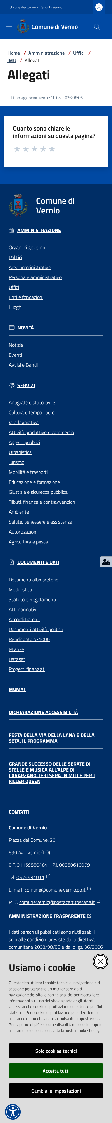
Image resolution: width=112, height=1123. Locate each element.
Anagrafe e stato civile (32, 402)
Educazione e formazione (34, 482)
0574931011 (30, 877)
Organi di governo (27, 247)
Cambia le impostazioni (56, 1090)
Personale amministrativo (35, 277)
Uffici (79, 53)
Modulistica (20, 589)
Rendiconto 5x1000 (29, 639)
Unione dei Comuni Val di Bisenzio (35, 7)
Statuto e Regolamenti (32, 599)
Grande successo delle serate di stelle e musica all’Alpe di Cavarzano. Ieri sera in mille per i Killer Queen (52, 772)
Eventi (15, 355)
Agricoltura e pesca (28, 541)
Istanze (16, 649)
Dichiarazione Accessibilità (43, 712)
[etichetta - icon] (17, 148)
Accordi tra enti (24, 619)
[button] (97, 26)
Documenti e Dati (38, 562)
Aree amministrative (30, 267)
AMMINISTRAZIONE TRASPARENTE (47, 916)
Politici (15, 257)
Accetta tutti (56, 1071)
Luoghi (15, 307)
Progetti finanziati (27, 669)
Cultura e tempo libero (31, 412)
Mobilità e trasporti (28, 472)
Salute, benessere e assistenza (40, 521)
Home (13, 53)
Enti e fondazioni (26, 297)
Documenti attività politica (36, 629)
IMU (11, 60)
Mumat (17, 689)
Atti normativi (23, 609)
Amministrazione (46, 53)
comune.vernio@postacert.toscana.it (57, 902)
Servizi (26, 385)
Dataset (17, 659)
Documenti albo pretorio (33, 579)
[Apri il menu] (8, 26)
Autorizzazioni (23, 531)
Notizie (16, 345)
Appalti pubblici (24, 442)
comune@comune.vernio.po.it (55, 889)
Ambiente (19, 512)
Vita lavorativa (24, 422)
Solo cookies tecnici (56, 1051)
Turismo (16, 462)
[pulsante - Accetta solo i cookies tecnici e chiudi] (100, 961)
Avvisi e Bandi (23, 365)
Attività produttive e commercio (41, 432)
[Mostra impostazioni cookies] (106, 561)
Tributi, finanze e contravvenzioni (42, 502)
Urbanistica (20, 452)
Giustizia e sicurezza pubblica (38, 492)
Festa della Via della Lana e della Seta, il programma (52, 738)
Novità (25, 328)
